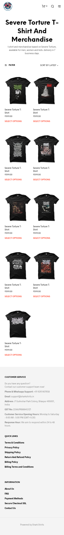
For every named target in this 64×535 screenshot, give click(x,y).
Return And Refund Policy (18, 457)
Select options (13, 121)
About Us (9, 488)
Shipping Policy (13, 452)
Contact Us (10, 508)
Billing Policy (11, 462)
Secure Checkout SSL (15, 503)
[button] (44, 6)
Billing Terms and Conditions (19, 466)
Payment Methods (14, 498)
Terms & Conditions (14, 442)
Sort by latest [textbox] (48, 65)
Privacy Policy (12, 447)
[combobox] (45, 65)
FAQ (7, 493)
